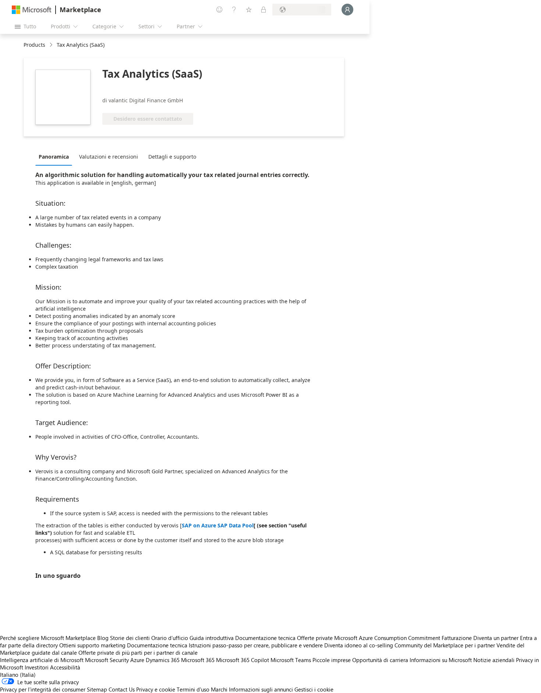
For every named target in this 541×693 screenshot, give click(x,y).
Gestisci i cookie (313, 689)
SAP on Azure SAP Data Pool (218, 525)
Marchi (219, 689)
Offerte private (315, 637)
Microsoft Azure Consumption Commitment (388, 637)
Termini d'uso (193, 689)
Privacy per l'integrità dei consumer (42, 689)
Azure (137, 660)
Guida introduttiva (212, 637)
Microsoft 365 (198, 660)
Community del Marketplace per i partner (445, 645)
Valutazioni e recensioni (108, 156)
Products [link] (34, 44)
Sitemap (97, 689)
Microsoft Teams (290, 660)
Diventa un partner (496, 637)
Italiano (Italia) (18, 674)
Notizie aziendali (494, 660)
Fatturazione (457, 637)
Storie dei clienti (130, 637)
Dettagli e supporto (172, 156)
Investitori (37, 667)
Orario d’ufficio (169, 637)
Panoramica (54, 156)
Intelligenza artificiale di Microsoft (42, 660)
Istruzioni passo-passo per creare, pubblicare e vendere (256, 645)
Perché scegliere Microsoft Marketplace (48, 637)
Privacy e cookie (155, 689)
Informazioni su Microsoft (441, 660)
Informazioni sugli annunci (261, 689)
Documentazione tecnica (265, 637)
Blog (103, 637)
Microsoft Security (107, 660)
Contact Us (122, 689)
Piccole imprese (331, 660)
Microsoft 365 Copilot (242, 660)
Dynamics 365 (163, 660)
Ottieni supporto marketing (92, 645)
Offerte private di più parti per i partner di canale (138, 652)
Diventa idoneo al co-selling (358, 645)
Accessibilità (65, 667)
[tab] (55, 156)
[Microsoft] (32, 10)
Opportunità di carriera (380, 660)
